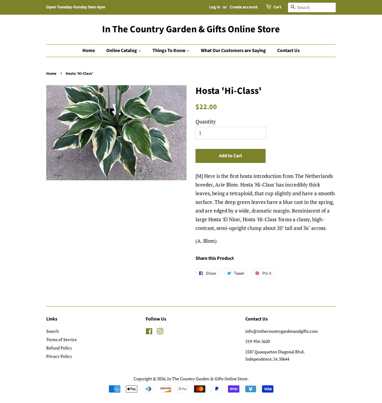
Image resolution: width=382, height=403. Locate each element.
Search (52, 331)
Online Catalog (122, 50)
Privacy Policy (59, 356)
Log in (214, 7)
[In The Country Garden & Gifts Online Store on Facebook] (149, 332)
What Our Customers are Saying (233, 50)
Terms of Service (61, 339)
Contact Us (288, 50)
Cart (277, 7)
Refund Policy (59, 348)
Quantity (205, 121)
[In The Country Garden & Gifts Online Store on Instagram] (160, 332)
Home (88, 50)
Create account (244, 7)
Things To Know (169, 50)
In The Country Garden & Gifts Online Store (191, 29)
